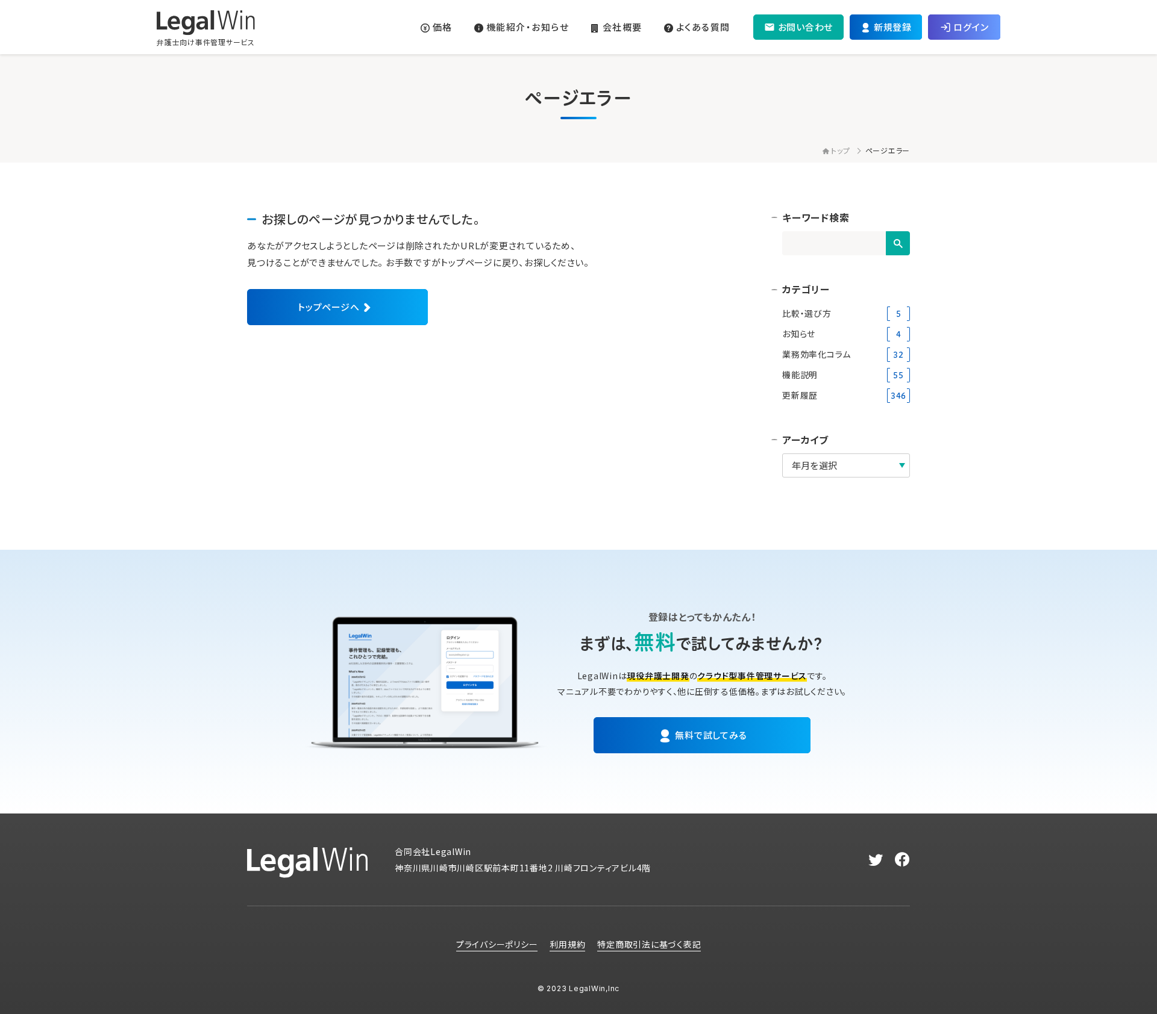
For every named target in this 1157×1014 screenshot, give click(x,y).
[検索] (898, 243)
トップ (840, 150)
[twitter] (875, 860)
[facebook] (902, 860)
